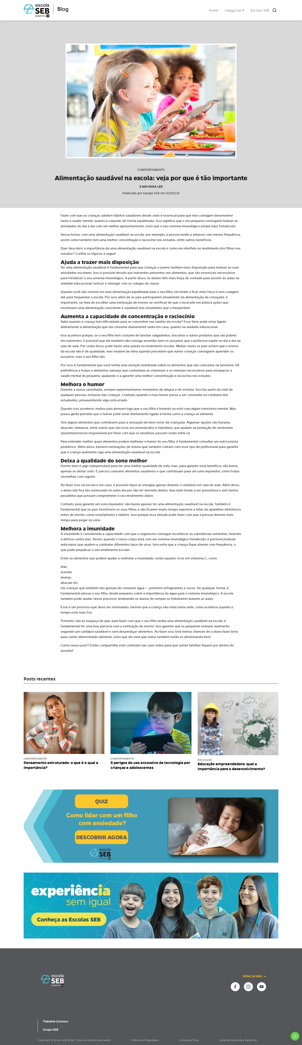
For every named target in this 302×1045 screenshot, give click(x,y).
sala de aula (212, 485)
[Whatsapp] (295, 1036)
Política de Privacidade (144, 1040)
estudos (169, 240)
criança (89, 321)
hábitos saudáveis (127, 215)
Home (213, 10)
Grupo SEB (50, 1029)
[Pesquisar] (274, 10)
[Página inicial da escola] (52, 980)
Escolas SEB (260, 10)
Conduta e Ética (189, 1040)
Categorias (233, 10)
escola (155, 452)
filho (153, 621)
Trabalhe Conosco (55, 1021)
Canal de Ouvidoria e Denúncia (238, 1040)
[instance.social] (235, 986)
